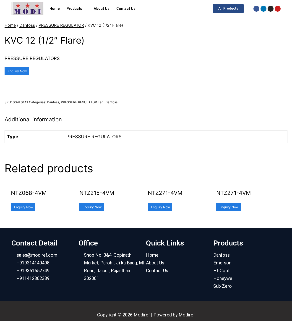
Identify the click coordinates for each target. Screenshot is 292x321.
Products (74, 8)
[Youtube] (278, 9)
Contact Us (126, 8)
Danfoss (27, 25)
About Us (102, 8)
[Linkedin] (263, 9)
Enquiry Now (17, 71)
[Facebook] (256, 9)
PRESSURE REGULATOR (61, 25)
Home (55, 8)
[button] (228, 8)
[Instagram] (271, 9)
